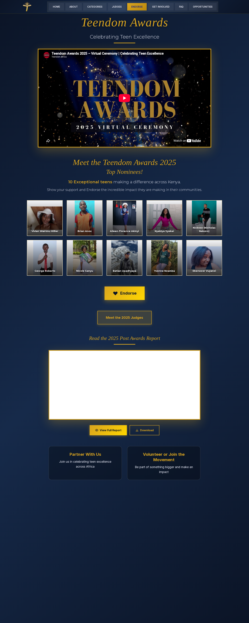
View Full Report (110, 430)
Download (147, 430)
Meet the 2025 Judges (124, 318)
